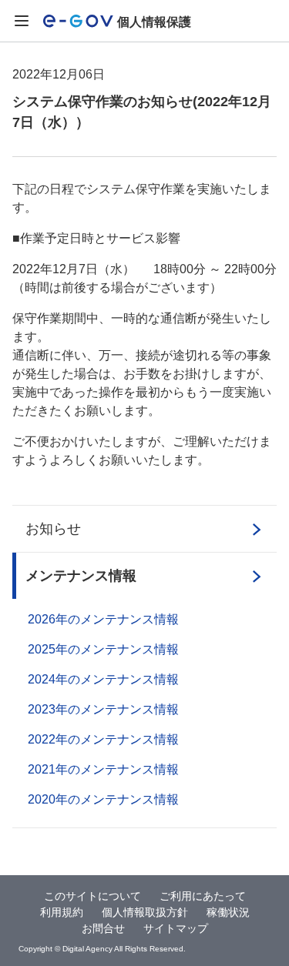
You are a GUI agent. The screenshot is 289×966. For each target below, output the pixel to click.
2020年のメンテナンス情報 (103, 799)
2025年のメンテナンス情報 (103, 649)
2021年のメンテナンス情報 (103, 769)
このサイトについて (92, 896)
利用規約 (61, 912)
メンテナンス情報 (80, 575)
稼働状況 (228, 912)
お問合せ (103, 928)
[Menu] (21, 21)
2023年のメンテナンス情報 (103, 709)
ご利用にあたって (203, 896)
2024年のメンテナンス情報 (103, 679)
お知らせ (53, 528)
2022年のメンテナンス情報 (103, 739)
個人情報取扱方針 (145, 912)
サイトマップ (175, 928)
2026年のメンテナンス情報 (103, 619)
